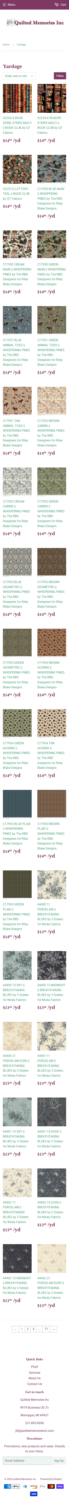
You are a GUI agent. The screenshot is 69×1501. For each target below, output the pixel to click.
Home (6, 44)
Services (34, 1372)
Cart (63, 5)
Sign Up (59, 1460)
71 (46, 1329)
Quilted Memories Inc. (25, 1479)
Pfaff (34, 1367)
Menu (11, 5)
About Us (34, 1378)
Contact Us (34, 1384)
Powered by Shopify (51, 1479)
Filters (60, 75)
